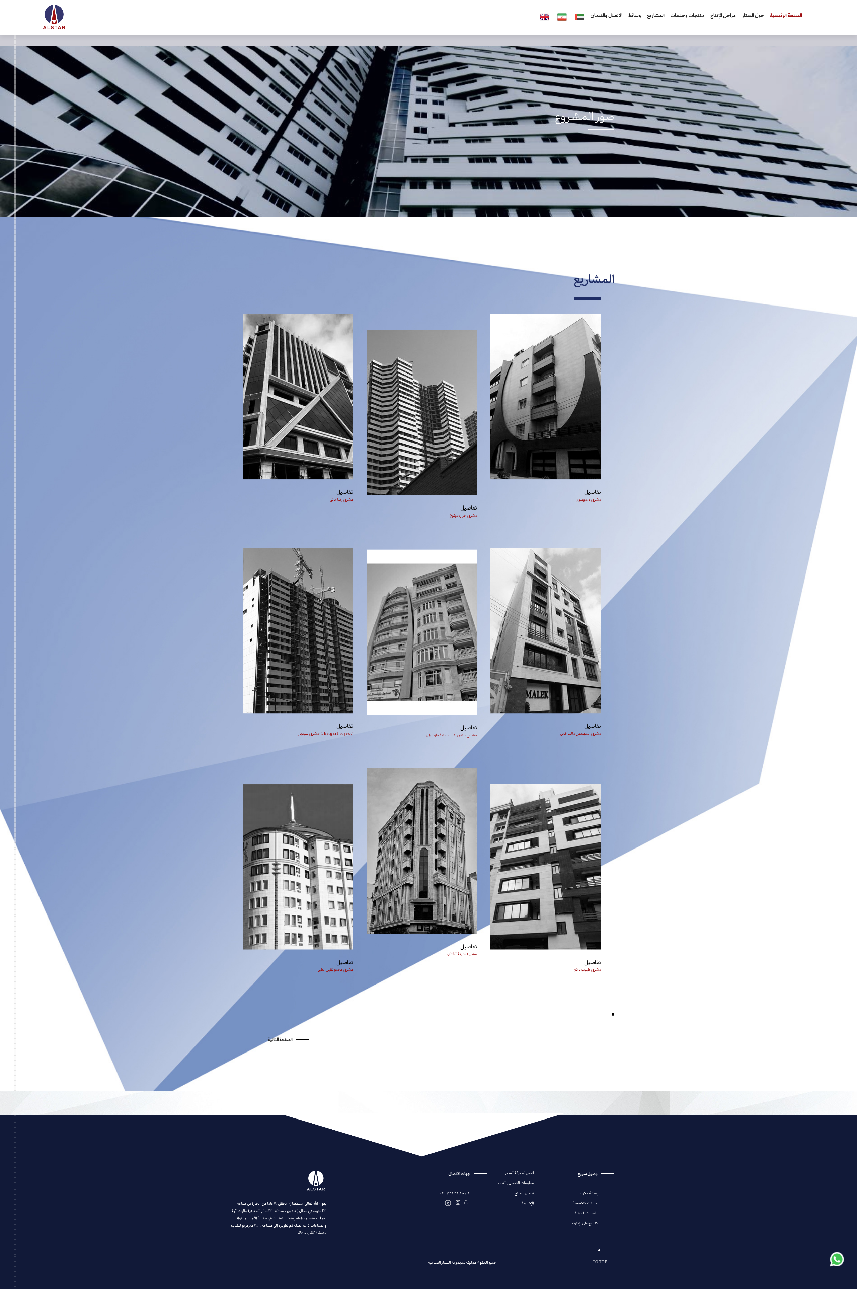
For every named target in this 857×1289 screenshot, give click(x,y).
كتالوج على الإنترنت (583, 1222)
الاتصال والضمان (606, 16)
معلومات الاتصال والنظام (515, 1182)
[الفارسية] (560, 17)
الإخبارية (527, 1202)
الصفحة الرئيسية (786, 16)
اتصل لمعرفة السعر (519, 1172)
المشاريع (656, 16)
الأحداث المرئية (586, 1212)
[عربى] (578, 17)
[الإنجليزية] (543, 17)
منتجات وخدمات (687, 16)
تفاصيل (344, 491)
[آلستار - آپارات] (466, 1203)
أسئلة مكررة (588, 1192)
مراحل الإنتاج (723, 16)
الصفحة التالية (280, 1039)
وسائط (634, 16)
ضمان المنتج (524, 1192)
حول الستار (753, 16)
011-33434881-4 (455, 1192)
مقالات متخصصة (585, 1202)
